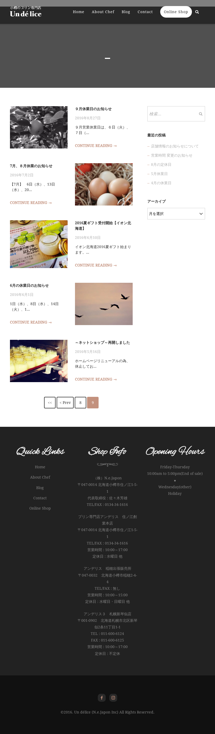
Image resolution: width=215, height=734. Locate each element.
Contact (145, 12)
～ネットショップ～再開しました (102, 342)
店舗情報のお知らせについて (175, 146)
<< (50, 403)
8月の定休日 (161, 164)
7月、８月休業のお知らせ (31, 166)
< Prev (65, 403)
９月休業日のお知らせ (93, 109)
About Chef (103, 12)
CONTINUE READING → (96, 145)
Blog (126, 12)
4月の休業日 (161, 183)
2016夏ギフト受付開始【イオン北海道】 (103, 225)
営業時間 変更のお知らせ (171, 155)
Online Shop (176, 12)
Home (78, 12)
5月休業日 (159, 174)
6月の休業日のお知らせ (29, 285)
